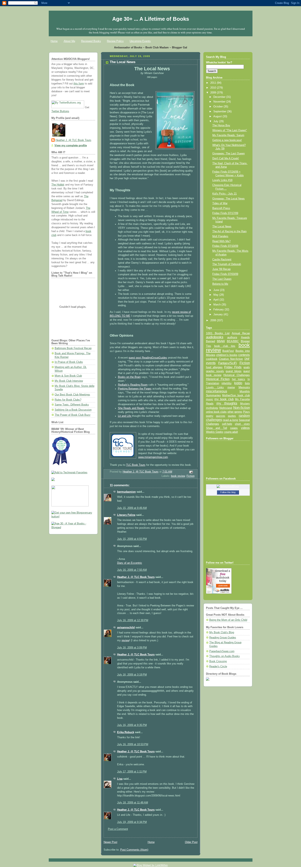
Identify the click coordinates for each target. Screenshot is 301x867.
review (125, 640)
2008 (213, 320)
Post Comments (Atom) (134, 849)
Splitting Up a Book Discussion (73, 409)
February (219, 309)
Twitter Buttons (60, 111)
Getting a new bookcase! (227, 140)
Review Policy (115, 41)
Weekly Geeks (214, 431)
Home (54, 41)
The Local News (221, 226)
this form (79, 83)
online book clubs (216, 411)
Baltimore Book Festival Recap (73, 348)
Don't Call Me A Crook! (225, 158)
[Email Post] (190, 471)
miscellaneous (216, 391)
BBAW (221, 341)
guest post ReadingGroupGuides (148, 357)
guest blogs (233, 371)
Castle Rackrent (221, 259)
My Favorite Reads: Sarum (228, 135)
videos (245, 428)
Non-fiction (241, 407)
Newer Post (110, 842)
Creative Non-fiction (231, 358)
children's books (226, 355)
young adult (231, 431)
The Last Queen (221, 279)
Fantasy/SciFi (227, 363)
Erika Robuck (125, 732)
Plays (246, 411)
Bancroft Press (221, 208)
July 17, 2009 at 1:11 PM (132, 771)
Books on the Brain (129, 377)
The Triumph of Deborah (226, 264)
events (211, 363)
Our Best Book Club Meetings (72, 394)
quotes (232, 415)
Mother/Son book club (236, 395)
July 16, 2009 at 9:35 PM (132, 725)
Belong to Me (220, 284)
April (216, 299)
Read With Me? (221, 241)
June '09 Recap (221, 269)
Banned (210, 341)
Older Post (191, 842)
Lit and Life (125, 416)
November (219, 101)
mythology (212, 408)
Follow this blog (227, 492)
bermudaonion (126, 491)
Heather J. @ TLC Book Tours (73, 140)
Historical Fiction (218, 379)
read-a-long (230, 420)
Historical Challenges (236, 375)
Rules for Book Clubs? (68, 399)
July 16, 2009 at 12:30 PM (132, 620)
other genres (234, 411)
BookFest (228, 350)
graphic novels (215, 371)
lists (247, 383)
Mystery (245, 403)
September (220, 111)
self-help (227, 424)
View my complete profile (70, 145)
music (209, 399)
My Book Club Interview (69, 380)
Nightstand (225, 407)
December (219, 97)
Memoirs (244, 387)
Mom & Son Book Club (68, 375)
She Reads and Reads (131, 408)
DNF (247, 358)
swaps (234, 428)
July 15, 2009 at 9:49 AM (132, 508)
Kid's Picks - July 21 (224, 193)
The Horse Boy (221, 125)
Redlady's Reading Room (133, 384)
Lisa (119, 778)
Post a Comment (118, 829)
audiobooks (214, 337)
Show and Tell (216, 428)
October (218, 106)
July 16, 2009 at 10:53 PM (132, 744)
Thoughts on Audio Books (224, 656)
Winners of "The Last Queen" (229, 130)
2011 (213, 82)
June (216, 290)
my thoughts (226, 403)
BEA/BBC (233, 341)
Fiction (191, 476)
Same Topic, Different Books (72, 404)
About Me (69, 41)
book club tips (224, 345)
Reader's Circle (218, 666)
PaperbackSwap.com (221, 651)
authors (232, 337)
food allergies (214, 367)
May (216, 294)
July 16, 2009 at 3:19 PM (132, 674)
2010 (213, 87)
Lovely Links (215, 387)
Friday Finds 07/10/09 (225, 246)
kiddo (238, 383)
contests (244, 355)
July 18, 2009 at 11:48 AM (132, 802)
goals (246, 367)
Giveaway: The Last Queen (228, 153)
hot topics (238, 379)
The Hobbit (57, 184)
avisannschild (126, 627)
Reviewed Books (91, 41)
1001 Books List (218, 333)
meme (231, 387)
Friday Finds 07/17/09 (225, 213)
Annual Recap (241, 333)
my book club (224, 399)
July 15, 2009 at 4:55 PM (132, 539)
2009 (213, 92)
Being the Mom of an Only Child (228, 620)
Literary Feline (126, 515)
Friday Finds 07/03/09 (225, 274)
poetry (209, 416)
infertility (227, 383)
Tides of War (219, 203)
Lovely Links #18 (222, 180)
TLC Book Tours (135, 465)
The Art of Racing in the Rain (229, 231)
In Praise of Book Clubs (69, 362)
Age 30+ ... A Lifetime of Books (150, 19)
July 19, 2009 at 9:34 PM (132, 822)
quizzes (220, 415)
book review (178, 476)
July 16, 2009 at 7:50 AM (132, 570)
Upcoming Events (140, 41)
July (216, 121)
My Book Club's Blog (221, 632)
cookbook (211, 358)
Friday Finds (233, 367)
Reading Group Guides (222, 637)
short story (242, 423)
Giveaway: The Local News (228, 198)
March (217, 304)
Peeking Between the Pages (135, 388)
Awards (245, 337)
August (218, 116)
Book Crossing (218, 661)
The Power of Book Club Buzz (73, 415)
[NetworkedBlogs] (228, 486)
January (218, 314)
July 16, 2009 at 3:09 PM (132, 647)
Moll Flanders (220, 236)
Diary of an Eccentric (129, 563)
